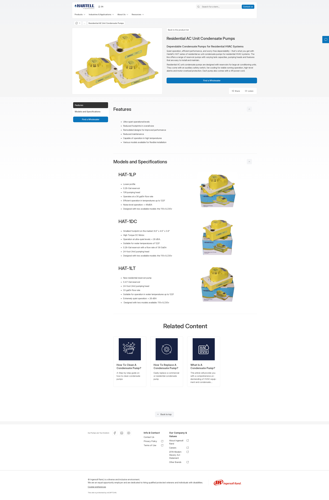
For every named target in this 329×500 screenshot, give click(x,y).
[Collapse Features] (249, 109)
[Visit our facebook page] (114, 433)
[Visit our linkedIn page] (121, 433)
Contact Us (149, 437)
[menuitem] (80, 14)
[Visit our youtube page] (128, 433)
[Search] (198, 6)
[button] (185, 109)
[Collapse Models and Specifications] (249, 161)
